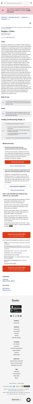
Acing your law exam (16, 365)
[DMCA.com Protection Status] (25, 386)
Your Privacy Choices (7, 386)
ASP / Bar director (16, 337)
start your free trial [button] (10, 115)
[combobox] (17, 3)
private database (9, 27)
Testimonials (16, 354)
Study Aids (4, 17)
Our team (16, 346)
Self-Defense (6, 288)
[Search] (5, 3)
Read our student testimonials (17, 166)
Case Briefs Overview (14, 17)
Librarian (16, 333)
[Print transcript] (30, 23)
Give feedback (16, 373)
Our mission (16, 344)
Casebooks (24, 17)
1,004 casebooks (18, 252)
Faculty (16, 335)
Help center (16, 375)
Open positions (16, 350)
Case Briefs (4, 19)
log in (12, 104)
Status (16, 378)
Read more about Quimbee (17, 190)
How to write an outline (16, 363)
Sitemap (18, 386)
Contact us (16, 371)
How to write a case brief (16, 361)
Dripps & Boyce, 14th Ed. (9, 281)
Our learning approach (16, 348)
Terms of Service (12, 383)
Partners (16, 352)
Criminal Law (5, 279)
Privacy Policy (21, 383)
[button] (17, 162)
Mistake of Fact (6, 290)
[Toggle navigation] (31, 2)
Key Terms (6, 285)
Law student (16, 331)
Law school (16, 329)
